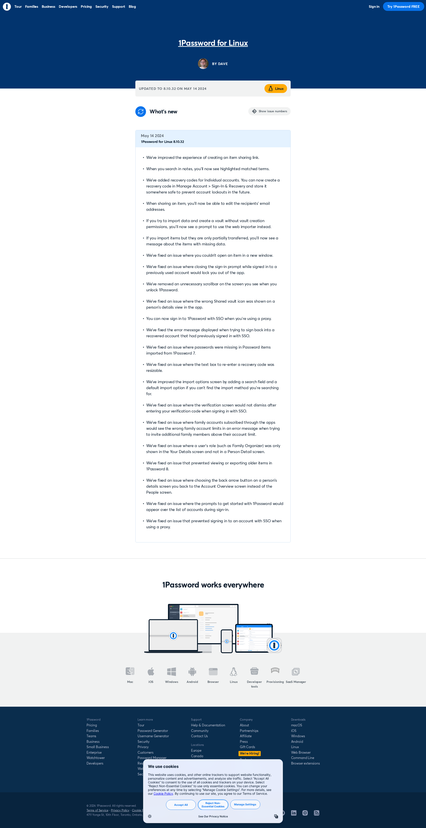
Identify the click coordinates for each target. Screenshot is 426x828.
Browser (213, 682)
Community (200, 731)
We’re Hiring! (249, 753)
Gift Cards (247, 747)
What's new (163, 111)
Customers (146, 752)
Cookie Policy (141, 810)
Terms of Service (97, 810)
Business (93, 741)
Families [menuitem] (31, 6)
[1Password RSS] (316, 814)
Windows (171, 682)
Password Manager (152, 758)
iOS (151, 682)
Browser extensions (305, 763)
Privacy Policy (120, 810)
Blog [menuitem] (132, 6)
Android (192, 682)
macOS (296, 725)
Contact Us (199, 736)
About (244, 725)
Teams (91, 736)
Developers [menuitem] (68, 6)
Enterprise (94, 752)
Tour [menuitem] (18, 6)
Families (93, 731)
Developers (95, 763)
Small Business (98, 747)
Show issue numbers (273, 111)
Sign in (374, 6)
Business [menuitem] (48, 6)
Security (144, 741)
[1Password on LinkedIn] (293, 814)
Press (244, 741)
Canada (197, 756)
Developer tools (254, 684)
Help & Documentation (208, 725)
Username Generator (153, 736)
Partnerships (249, 731)
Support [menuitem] (118, 6)
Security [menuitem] (101, 6)
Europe (196, 750)
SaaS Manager (296, 682)
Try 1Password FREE (403, 6)
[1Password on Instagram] (305, 814)
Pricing (92, 725)
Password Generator (153, 731)
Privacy (143, 747)
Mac (130, 682)
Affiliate (246, 736)
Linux (279, 88)
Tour (141, 725)
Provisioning (275, 682)
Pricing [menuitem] (86, 6)
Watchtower (96, 758)
